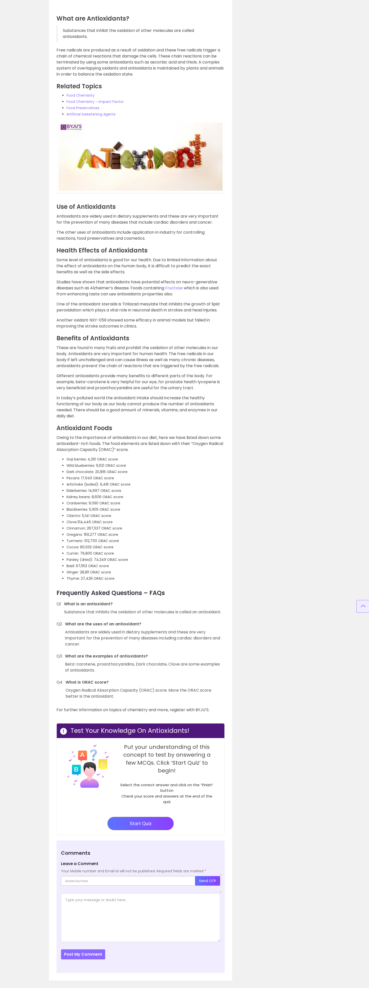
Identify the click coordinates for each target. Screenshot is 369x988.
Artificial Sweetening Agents (91, 114)
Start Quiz (141, 823)
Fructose (174, 288)
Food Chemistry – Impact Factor (95, 101)
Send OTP (207, 880)
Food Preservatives (83, 107)
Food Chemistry (80, 95)
